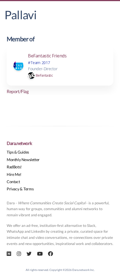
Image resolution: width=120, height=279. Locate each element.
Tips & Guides (18, 152)
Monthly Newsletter (23, 159)
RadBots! (14, 166)
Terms (28, 188)
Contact (13, 181)
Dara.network (19, 143)
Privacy (13, 188)
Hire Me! (14, 174)
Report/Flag (18, 91)
